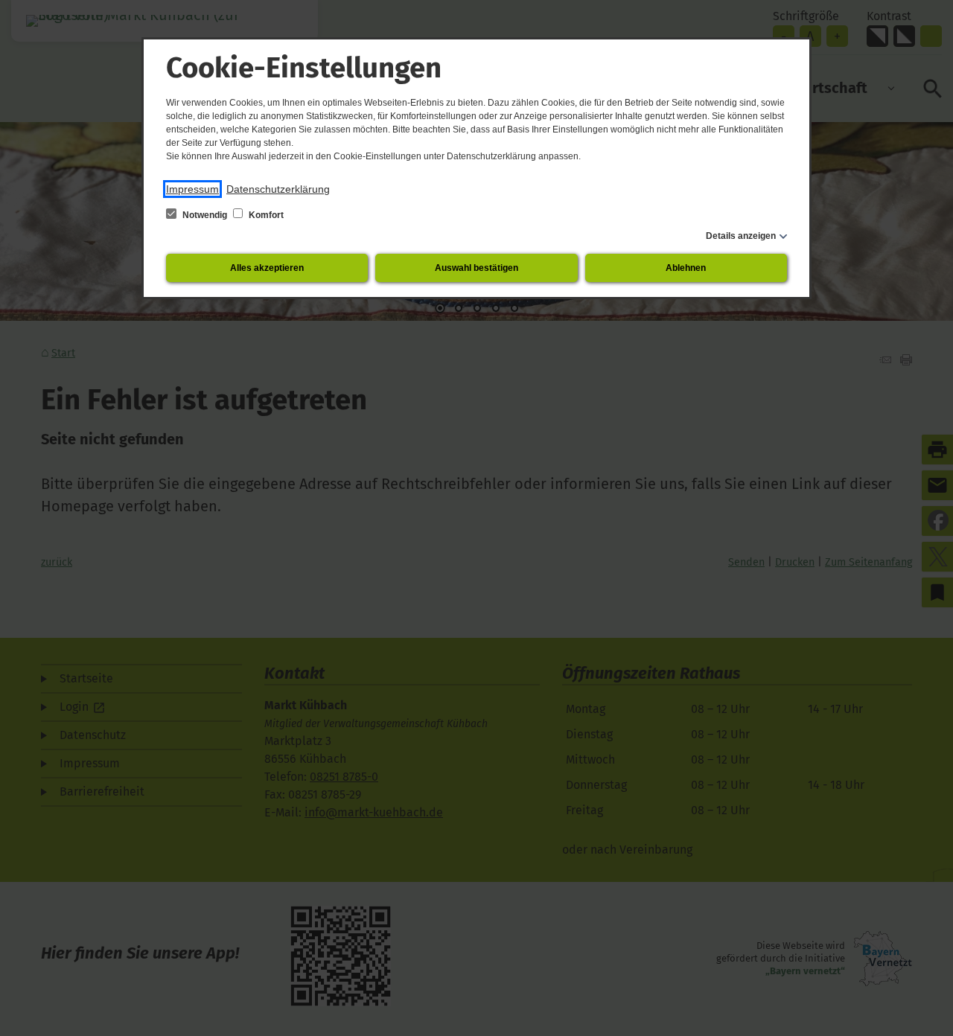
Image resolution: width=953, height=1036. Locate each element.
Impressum (192, 189)
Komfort (265, 215)
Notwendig (204, 215)
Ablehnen (686, 268)
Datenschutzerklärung (278, 189)
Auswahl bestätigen (476, 268)
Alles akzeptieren (267, 268)
